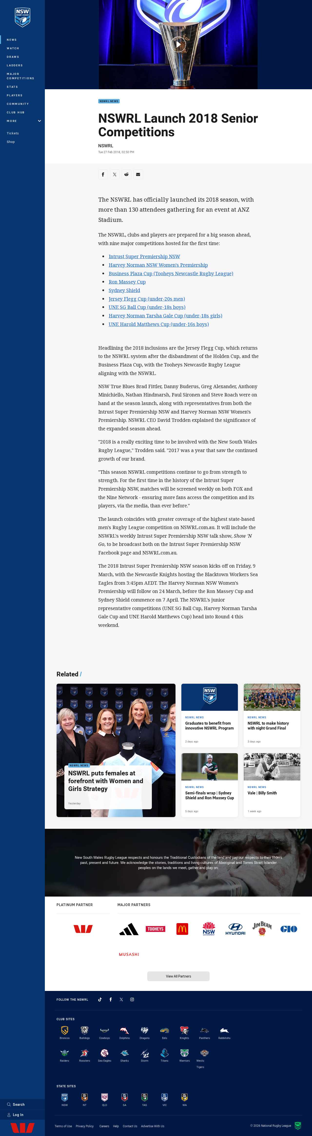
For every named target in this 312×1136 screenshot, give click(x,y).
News (12, 39)
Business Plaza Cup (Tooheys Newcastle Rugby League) (171, 273)
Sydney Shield (124, 290)
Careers (104, 1126)
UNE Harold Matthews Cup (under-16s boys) (159, 324)
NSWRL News (109, 101)
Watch (13, 48)
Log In (18, 1114)
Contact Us (130, 1126)
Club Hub (16, 112)
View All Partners (178, 976)
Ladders (15, 65)
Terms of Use (63, 1126)
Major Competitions (21, 76)
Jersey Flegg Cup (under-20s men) (147, 299)
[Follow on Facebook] (111, 999)
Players (15, 95)
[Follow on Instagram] (132, 999)
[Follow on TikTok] (100, 999)
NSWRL (105, 145)
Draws (13, 57)
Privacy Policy (85, 1126)
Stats (12, 87)
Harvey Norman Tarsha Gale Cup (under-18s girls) (165, 315)
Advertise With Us (152, 1126)
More (12, 121)
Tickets (13, 133)
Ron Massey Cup (127, 281)
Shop (11, 141)
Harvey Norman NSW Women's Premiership (158, 265)
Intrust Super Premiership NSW (144, 256)
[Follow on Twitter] (121, 999)
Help (116, 1126)
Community (18, 104)
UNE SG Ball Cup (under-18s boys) (147, 307)
